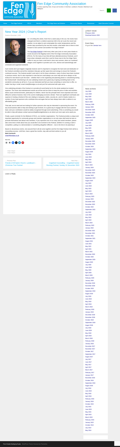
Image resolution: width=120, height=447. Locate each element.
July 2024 (88, 154)
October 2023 (89, 175)
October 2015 (89, 404)
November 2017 (90, 349)
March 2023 (88, 194)
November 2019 (90, 286)
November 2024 (90, 144)
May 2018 (88, 333)
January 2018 (89, 343)
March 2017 (88, 370)
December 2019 (90, 283)
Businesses (90, 23)
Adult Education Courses (106, 23)
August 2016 (89, 385)
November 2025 (90, 112)
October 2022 (89, 207)
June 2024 (88, 157)
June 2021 (88, 244)
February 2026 (89, 104)
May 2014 (88, 430)
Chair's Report (11, 151)
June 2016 (88, 391)
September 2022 (90, 209)
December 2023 (90, 170)
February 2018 (89, 341)
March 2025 (88, 133)
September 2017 (90, 354)
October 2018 (89, 320)
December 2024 (90, 141)
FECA (29, 23)
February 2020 (89, 278)
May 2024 (88, 159)
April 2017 (88, 367)
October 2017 (89, 351)
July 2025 (88, 123)
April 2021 (88, 249)
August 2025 (89, 120)
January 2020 (89, 280)
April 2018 (88, 336)
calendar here (97, 45)
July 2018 (88, 328)
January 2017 (89, 375)
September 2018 (90, 322)
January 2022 (89, 228)
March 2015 (88, 417)
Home (5, 23)
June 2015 (88, 409)
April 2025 (88, 130)
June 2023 (88, 186)
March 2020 (88, 275)
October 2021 (89, 236)
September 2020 (90, 259)
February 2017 (89, 372)
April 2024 (88, 162)
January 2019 (89, 312)
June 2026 (88, 94)
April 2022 (88, 220)
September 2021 (90, 238)
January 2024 (89, 167)
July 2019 (88, 296)
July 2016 (88, 388)
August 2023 (89, 180)
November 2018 (90, 317)
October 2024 (89, 146)
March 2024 (88, 165)
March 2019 (88, 307)
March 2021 (88, 251)
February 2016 (89, 399)
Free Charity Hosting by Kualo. (12, 444)
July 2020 (88, 265)
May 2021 (88, 246)
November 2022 (90, 204)
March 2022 (88, 223)
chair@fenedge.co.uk (12, 135)
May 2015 (88, 412)
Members (39, 23)
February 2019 (89, 309)
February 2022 (89, 225)
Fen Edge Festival (16, 23)
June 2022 (88, 215)
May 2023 (88, 188)
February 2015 (89, 420)
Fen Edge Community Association (61, 3)
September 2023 (90, 178)
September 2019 (90, 291)
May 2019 (88, 301)
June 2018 (88, 330)
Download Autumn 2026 (92, 35)
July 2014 (88, 428)
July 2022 (88, 212)
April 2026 (88, 99)
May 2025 (88, 128)
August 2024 (89, 152)
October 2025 (89, 115)
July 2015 (88, 406)
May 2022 (88, 217)
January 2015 (89, 422)
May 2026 (88, 96)
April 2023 (88, 191)
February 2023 (89, 196)
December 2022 (90, 201)
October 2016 (89, 380)
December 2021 (90, 230)
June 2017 (88, 362)
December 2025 (90, 109)
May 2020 (88, 270)
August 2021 (89, 241)
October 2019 (89, 288)
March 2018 (88, 338)
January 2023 (89, 199)
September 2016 (90, 383)
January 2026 (89, 107)
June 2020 (88, 267)
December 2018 (90, 315)
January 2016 (89, 401)
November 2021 (90, 233)
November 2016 (90, 378)
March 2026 (88, 102)
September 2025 (90, 117)
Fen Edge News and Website (56, 23)
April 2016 (88, 396)
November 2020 (90, 254)
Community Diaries (76, 23)
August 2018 (89, 325)
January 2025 (89, 138)
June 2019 (88, 299)
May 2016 (88, 393)
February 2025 (89, 136)
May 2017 (88, 364)
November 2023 (90, 173)
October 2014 (89, 425)
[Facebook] (114, 10)
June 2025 (88, 125)
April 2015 (88, 414)
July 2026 (88, 91)
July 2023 (88, 183)
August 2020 (89, 262)
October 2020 (89, 257)
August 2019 (89, 293)
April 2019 (88, 304)
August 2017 (89, 357)
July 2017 (88, 359)
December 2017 (90, 346)
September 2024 (90, 149)
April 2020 (88, 272)
